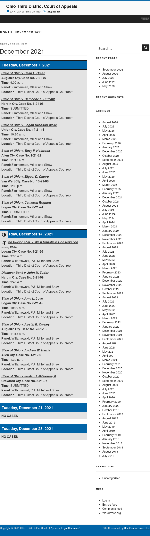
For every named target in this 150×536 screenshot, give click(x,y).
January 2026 (110, 147)
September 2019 (112, 414)
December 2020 (112, 368)
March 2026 (109, 139)
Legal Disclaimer (70, 528)
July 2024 (108, 210)
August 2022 (110, 297)
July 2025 (108, 168)
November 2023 (112, 239)
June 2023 (108, 255)
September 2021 (112, 339)
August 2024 (110, 205)
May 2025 (108, 176)
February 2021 (111, 364)
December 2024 (112, 197)
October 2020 (110, 376)
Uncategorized (111, 478)
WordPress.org (111, 513)
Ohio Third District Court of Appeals (41, 6)
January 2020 (110, 406)
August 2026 (110, 73)
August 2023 (110, 247)
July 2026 (108, 78)
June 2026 (108, 82)
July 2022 (108, 301)
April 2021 (108, 355)
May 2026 (108, 86)
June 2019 (108, 422)
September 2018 (112, 447)
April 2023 (108, 264)
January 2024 (110, 231)
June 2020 (108, 393)
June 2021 (108, 347)
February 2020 (111, 401)
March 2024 (109, 226)
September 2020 (112, 381)
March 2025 (109, 185)
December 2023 (112, 235)
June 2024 (108, 214)
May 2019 (108, 426)
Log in (106, 500)
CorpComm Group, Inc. (137, 528)
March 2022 (109, 318)
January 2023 (110, 276)
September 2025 (112, 160)
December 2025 (112, 151)
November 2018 (112, 443)
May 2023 (108, 260)
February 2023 (111, 272)
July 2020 (108, 389)
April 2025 (108, 180)
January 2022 (110, 326)
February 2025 (111, 189)
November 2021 (112, 335)
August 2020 (110, 385)
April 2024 (108, 222)
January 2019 (110, 439)
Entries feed (109, 504)
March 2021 (109, 360)
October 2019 (110, 410)
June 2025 (108, 172)
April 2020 (108, 397)
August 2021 (110, 343)
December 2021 (112, 331)
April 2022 (108, 314)
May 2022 (108, 310)
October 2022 (110, 289)
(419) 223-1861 (54, 11)
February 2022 (111, 322)
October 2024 (110, 201)
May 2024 (108, 218)
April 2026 (108, 135)
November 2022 (112, 285)
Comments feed (112, 508)
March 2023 (109, 268)
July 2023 (108, 251)
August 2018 (110, 451)
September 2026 (112, 69)
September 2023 (112, 243)
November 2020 (112, 372)
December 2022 (112, 280)
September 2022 (112, 293)
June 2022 (108, 306)
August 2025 (110, 164)
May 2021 (108, 351)
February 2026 (111, 143)
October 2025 (110, 155)
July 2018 (108, 456)
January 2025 (110, 193)
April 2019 (108, 431)
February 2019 (111, 435)
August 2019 (110, 418)
